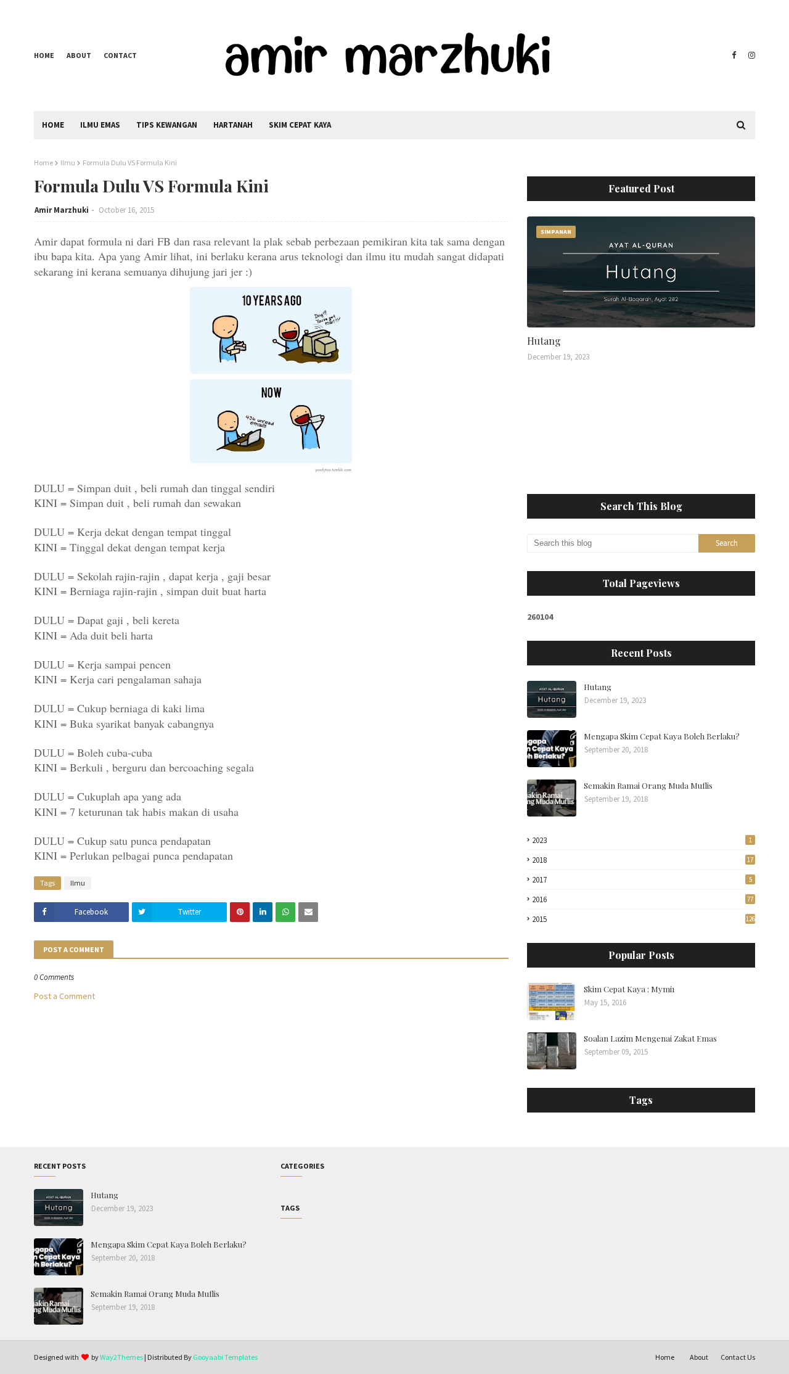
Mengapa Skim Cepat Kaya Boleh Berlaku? (662, 736)
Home (44, 55)
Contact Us (738, 1357)
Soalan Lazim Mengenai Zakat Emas (650, 1038)
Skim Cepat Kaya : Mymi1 (629, 989)
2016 (642, 899)
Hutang (544, 340)
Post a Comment (64, 996)
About (79, 55)
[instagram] (750, 55)
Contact (120, 55)
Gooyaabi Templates (225, 1357)
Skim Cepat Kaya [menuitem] (300, 125)
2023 (642, 840)
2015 (643, 919)
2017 (642, 879)
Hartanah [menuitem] (233, 125)
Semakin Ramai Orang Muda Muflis (648, 785)
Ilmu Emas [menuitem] (100, 125)
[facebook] (734, 55)
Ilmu (67, 162)
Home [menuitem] (53, 125)
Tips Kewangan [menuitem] (166, 125)
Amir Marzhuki (62, 210)
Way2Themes (121, 1357)
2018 (642, 860)
